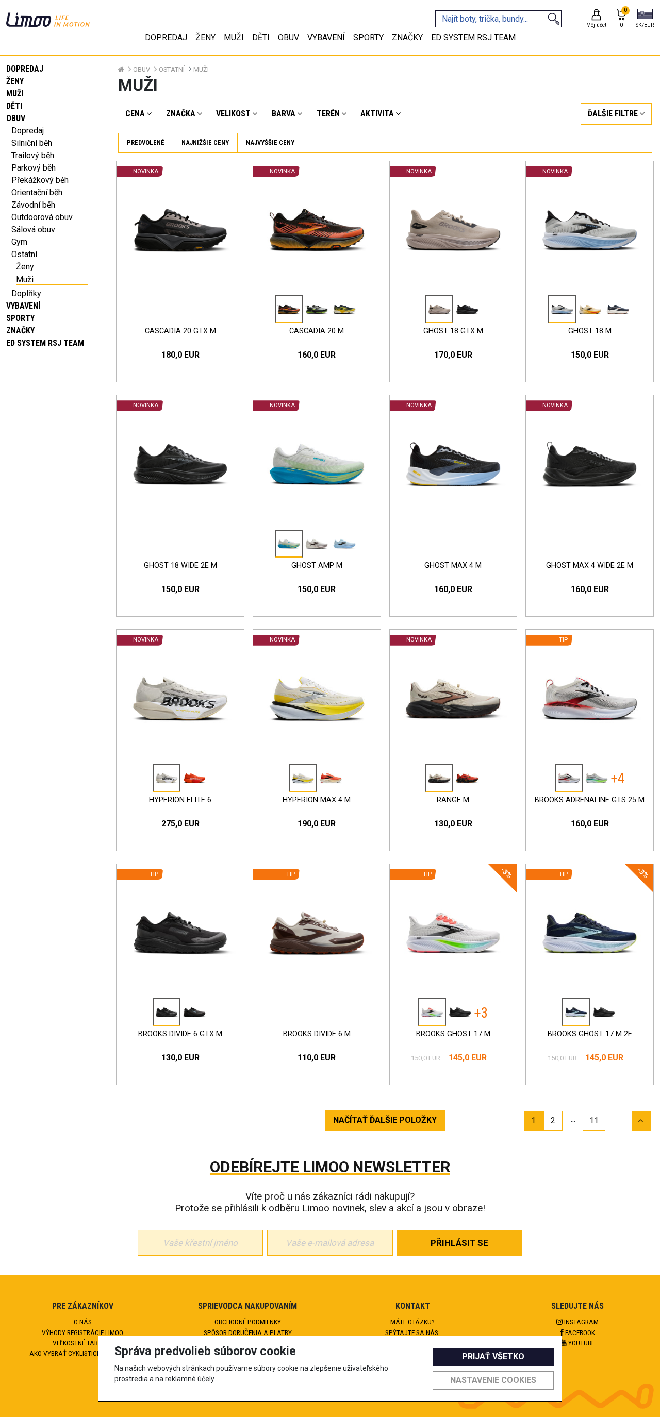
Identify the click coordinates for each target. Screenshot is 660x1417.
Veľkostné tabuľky (82, 1343)
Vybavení (23, 306)
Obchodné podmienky (247, 1322)
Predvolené (145, 142)
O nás (83, 1322)
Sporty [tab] (368, 37)
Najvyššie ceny (270, 142)
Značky (20, 330)
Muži (14, 93)
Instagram (581, 1322)
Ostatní (24, 254)
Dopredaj (24, 69)
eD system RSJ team (45, 343)
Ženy (15, 81)
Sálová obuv (33, 229)
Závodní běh (33, 205)
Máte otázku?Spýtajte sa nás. (412, 1327)
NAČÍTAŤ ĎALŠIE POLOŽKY (385, 1120)
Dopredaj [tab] (166, 37)
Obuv (15, 118)
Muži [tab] (234, 37)
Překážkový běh (40, 180)
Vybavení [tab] (326, 37)
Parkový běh (33, 168)
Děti (14, 106)
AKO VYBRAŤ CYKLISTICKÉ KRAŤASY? (82, 1353)
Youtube (581, 1343)
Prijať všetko (493, 1356)
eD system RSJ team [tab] (473, 37)
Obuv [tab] (288, 37)
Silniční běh (31, 143)
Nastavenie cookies (493, 1380)
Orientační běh (36, 192)
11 (594, 1120)
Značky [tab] (407, 37)
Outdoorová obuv (42, 217)
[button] (645, 19)
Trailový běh (32, 155)
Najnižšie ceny (205, 142)
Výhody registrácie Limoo (82, 1332)
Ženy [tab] (205, 37)
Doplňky (26, 293)
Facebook (579, 1332)
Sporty (20, 318)
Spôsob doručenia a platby (248, 1332)
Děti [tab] (261, 37)
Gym (19, 242)
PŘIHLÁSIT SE (459, 1243)
